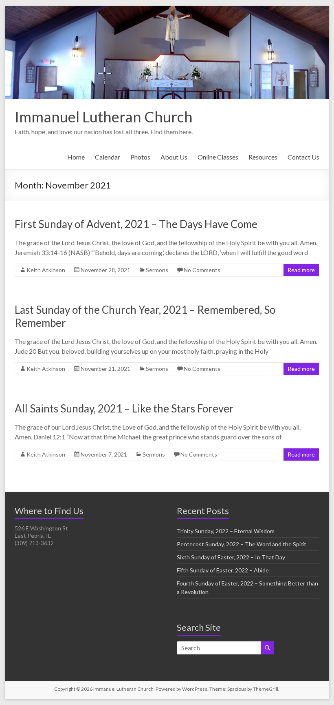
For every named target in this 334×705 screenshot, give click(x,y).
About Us (173, 157)
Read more (301, 269)
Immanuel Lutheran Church (104, 117)
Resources (262, 157)
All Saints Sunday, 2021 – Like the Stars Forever (124, 408)
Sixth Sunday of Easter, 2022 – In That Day (231, 557)
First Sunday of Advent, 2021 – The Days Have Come (136, 224)
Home (76, 157)
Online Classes (218, 157)
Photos (140, 157)
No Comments (202, 269)
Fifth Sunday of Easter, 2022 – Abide (223, 570)
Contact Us (303, 157)
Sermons (157, 269)
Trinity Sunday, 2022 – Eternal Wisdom (226, 531)
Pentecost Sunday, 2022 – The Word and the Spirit (241, 544)
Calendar (107, 157)
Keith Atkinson (45, 269)
